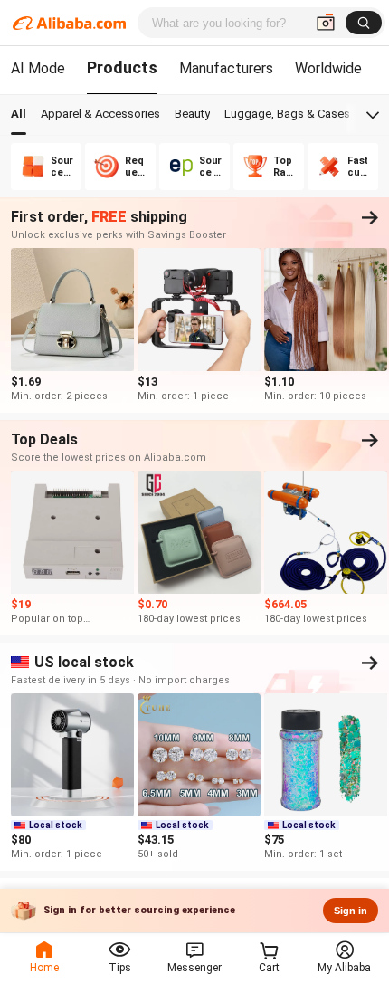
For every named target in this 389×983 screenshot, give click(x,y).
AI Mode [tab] (38, 68)
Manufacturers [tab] (226, 68)
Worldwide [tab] (328, 68)
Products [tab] (122, 67)
